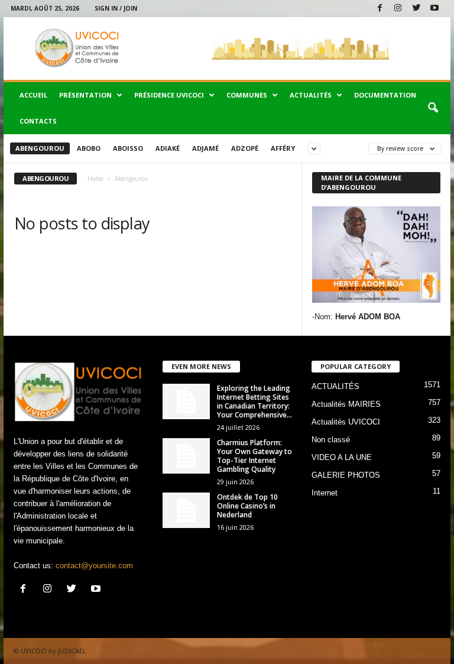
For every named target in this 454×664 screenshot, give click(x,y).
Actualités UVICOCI (346, 421)
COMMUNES (246, 94)
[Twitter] (416, 8)
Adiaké (167, 148)
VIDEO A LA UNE (342, 457)
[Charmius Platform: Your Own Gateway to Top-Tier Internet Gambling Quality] (186, 456)
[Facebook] (379, 8)
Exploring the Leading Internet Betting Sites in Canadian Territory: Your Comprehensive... (254, 401)
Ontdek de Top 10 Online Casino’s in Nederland (247, 506)
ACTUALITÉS (311, 94)
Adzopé (244, 148)
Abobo (88, 148)
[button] (433, 108)
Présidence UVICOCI (169, 94)
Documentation (385, 94)
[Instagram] (398, 8)
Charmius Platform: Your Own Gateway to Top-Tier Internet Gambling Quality (254, 456)
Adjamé (205, 148)
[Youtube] (434, 8)
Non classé (331, 439)
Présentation (85, 94)
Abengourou (39, 148)
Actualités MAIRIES (346, 404)
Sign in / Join (116, 8)
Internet (325, 492)
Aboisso (128, 148)
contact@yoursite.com (94, 565)
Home (95, 178)
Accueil (33, 94)
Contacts (38, 120)
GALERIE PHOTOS (346, 475)
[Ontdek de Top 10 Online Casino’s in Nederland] (186, 510)
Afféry (283, 148)
